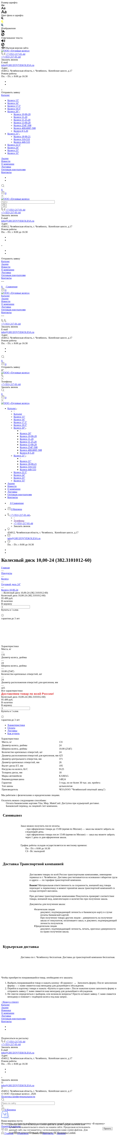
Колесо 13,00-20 (22, 122)
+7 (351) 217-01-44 (15, 54)
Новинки (6, 1010)
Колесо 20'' (13, 111)
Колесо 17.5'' (14, 106)
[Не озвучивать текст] (2, 45)
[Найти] (4, 206)
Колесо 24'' (13, 147)
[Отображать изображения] (3, 31)
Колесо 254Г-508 (22, 125)
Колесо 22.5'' (14, 145)
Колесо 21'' (13, 133)
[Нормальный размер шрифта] (3, 8)
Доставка (6, 166)
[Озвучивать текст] (3, 41)
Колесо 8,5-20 (21, 131)
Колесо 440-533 (22, 142)
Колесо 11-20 (20, 117)
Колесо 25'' (13, 150)
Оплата (11, 728)
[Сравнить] (2, 612)
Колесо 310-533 (22, 139)
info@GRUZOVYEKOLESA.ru (17, 65)
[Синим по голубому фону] (2, 25)
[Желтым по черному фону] (2, 22)
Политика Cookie (66, 1132)
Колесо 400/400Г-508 (25, 128)
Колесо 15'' (13, 100)
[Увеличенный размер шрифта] (4, 12)
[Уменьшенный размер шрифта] (2, 5)
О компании (7, 164)
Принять (107, 1129)
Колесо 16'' (13, 103)
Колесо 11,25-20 (22, 120)
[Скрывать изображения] (2, 35)
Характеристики (16, 725)
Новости (5, 161)
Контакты (6, 172)
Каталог (5, 95)
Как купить (13, 733)
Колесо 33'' (13, 153)
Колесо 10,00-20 (22, 114)
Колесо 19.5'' (14, 108)
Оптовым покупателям (13, 169)
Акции (5, 158)
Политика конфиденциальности (18, 1096)
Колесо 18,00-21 (22, 136)
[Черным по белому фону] (2, 18)
